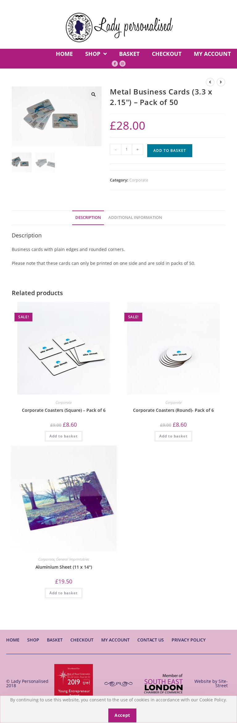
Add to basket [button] (63, 436)
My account (115, 640)
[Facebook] (115, 64)
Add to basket (169, 150)
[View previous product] (210, 82)
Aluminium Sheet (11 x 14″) (63, 567)
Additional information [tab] (135, 217)
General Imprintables (72, 559)
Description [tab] (88, 217)
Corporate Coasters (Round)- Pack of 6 (173, 410)
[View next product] (221, 82)
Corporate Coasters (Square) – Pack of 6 (64, 410)
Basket (55, 640)
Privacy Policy (189, 640)
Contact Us (150, 640)
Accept (122, 715)
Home (12, 640)
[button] (93, 94)
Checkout (82, 640)
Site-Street (221, 683)
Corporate (138, 180)
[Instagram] (122, 64)
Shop (33, 640)
